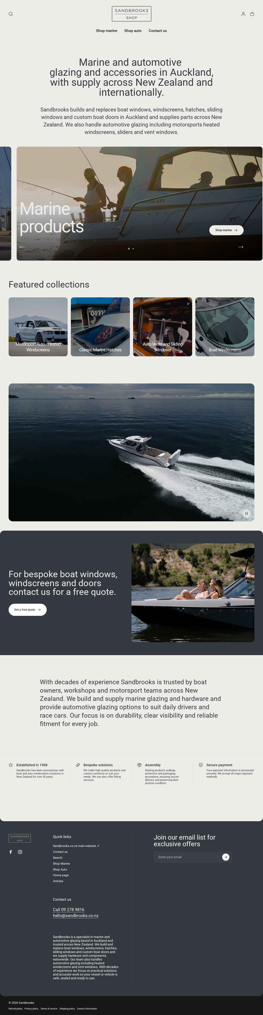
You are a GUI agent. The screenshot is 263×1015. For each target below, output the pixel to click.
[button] (246, 513)
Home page (61, 875)
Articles (58, 881)
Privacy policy (31, 1008)
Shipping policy (67, 1008)
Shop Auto (60, 869)
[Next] (241, 247)
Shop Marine (61, 863)
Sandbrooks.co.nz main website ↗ (76, 846)
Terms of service (48, 1008)
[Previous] (22, 247)
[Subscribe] (225, 857)
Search (57, 857)
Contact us (60, 852)
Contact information (87, 1008)
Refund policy (15, 1008)
